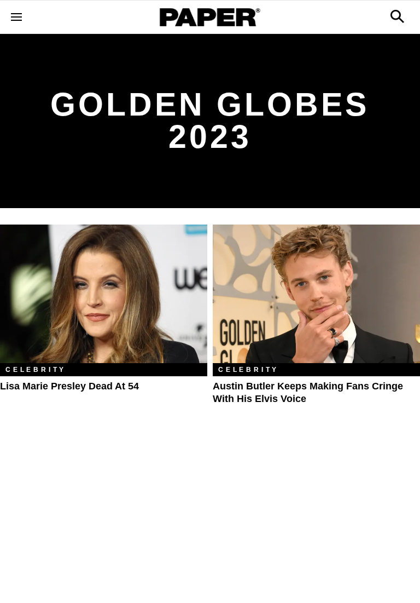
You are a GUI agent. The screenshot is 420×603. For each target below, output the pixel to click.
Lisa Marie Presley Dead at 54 (69, 386)
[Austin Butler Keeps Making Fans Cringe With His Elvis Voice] (316, 294)
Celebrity (35, 370)
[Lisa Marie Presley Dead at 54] (103, 294)
